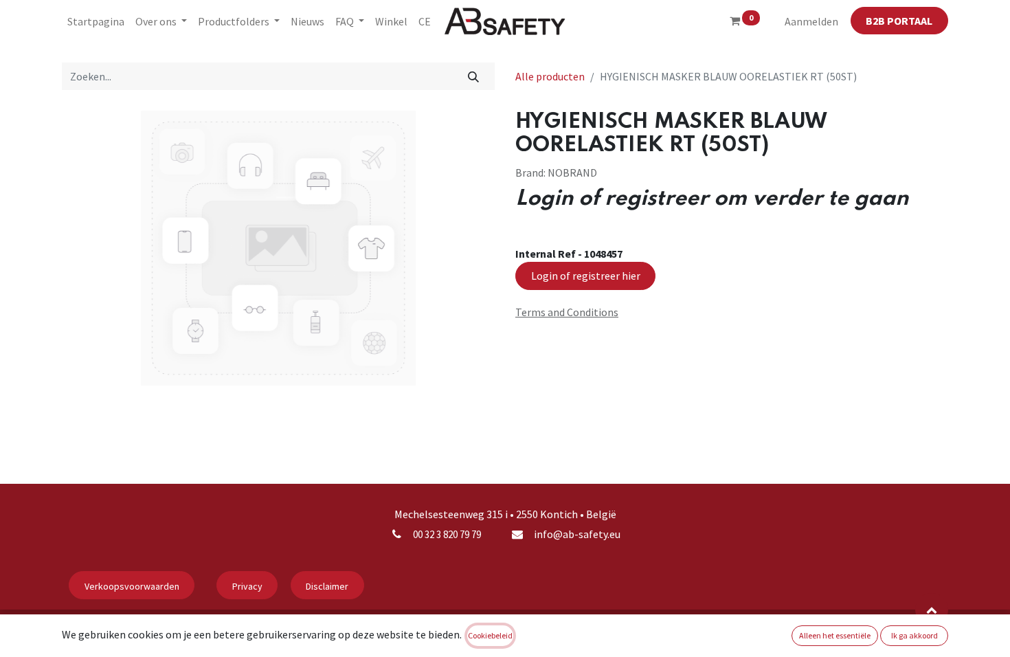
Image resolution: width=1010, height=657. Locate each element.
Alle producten (550, 76)
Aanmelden (811, 21)
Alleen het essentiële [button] (835, 635)
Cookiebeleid (490, 635)
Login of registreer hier (585, 275)
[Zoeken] (474, 76)
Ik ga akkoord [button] (914, 635)
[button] (931, 609)
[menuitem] (96, 21)
